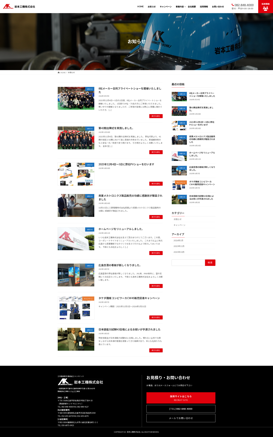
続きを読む (156, 116)
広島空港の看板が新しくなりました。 (120, 265)
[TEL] (180, 408)
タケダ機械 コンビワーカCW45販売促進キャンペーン (129, 298)
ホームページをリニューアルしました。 (121, 229)
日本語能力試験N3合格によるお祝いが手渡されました (130, 329)
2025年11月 (179, 246)
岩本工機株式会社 (133, 432)
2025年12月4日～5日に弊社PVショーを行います (126, 164)
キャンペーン (179, 225)
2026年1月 (178, 240)
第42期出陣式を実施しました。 (117, 128)
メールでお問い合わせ (181, 418)
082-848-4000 (244, 5)
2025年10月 (179, 252)
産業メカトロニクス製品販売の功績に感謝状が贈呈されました (202, 139)
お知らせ (178, 219)
